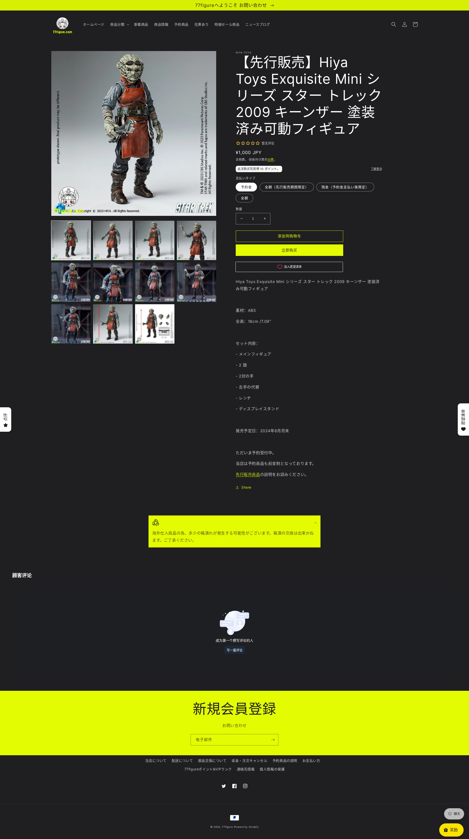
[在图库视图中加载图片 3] (154, 240)
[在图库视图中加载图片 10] (112, 324)
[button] (119, 24)
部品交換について (212, 760)
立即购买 (289, 250)
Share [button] (246, 487)
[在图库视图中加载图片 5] (71, 282)
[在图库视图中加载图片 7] (154, 282)
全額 (244, 198)
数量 (239, 209)
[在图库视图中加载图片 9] (71, 324)
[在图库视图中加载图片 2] (112, 240)
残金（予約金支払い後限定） (345, 187)
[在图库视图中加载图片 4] (196, 240)
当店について (156, 760)
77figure (227, 826)
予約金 (246, 187)
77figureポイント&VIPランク (208, 769)
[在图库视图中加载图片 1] (71, 240)
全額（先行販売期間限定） (287, 187)
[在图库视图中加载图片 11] (154, 324)
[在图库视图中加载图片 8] (196, 282)
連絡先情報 (246, 769)
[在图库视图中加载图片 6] (112, 282)
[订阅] (272, 739)
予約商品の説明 (284, 760)
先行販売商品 (248, 474)
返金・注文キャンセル (249, 760)
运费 (271, 159)
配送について (182, 760)
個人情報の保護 (272, 769)
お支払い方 (311, 760)
